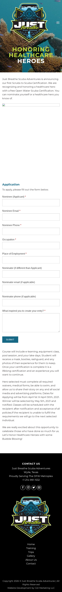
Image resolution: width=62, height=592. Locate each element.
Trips (31, 552)
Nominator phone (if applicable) (19, 296)
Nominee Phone (11, 225)
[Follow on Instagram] (28, 487)
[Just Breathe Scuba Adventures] (29, 22)
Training (31, 548)
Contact (31, 563)
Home (31, 544)
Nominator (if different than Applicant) (22, 268)
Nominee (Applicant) (14, 196)
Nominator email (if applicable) (18, 282)
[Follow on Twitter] (33, 487)
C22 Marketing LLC (45, 588)
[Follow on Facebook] (22, 487)
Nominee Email (11, 211)
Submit (10, 339)
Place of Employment (14, 253)
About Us (31, 559)
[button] (58, 22)
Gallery (31, 555)
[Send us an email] (39, 487)
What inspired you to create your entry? (23, 311)
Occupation (9, 239)
